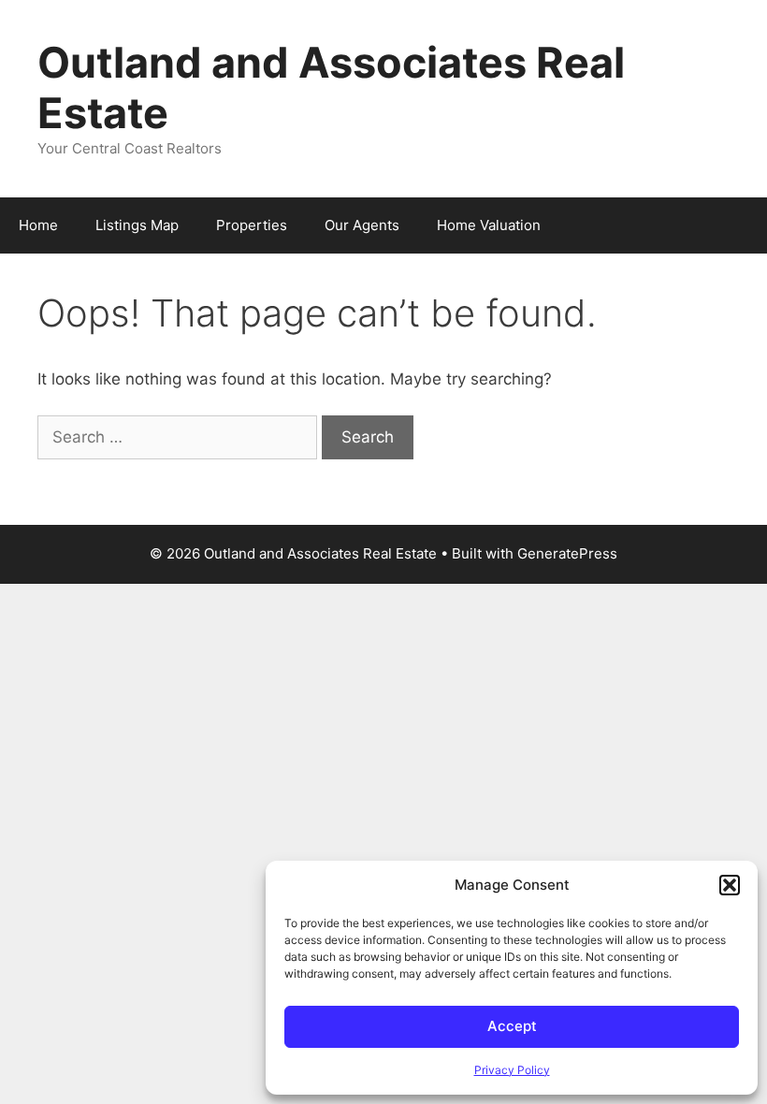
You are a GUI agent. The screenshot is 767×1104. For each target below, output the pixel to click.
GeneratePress (567, 553)
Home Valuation (489, 225)
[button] (729, 885)
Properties (251, 225)
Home (38, 225)
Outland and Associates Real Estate (331, 87)
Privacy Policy (512, 1070)
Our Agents (362, 225)
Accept (512, 1026)
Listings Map (137, 225)
